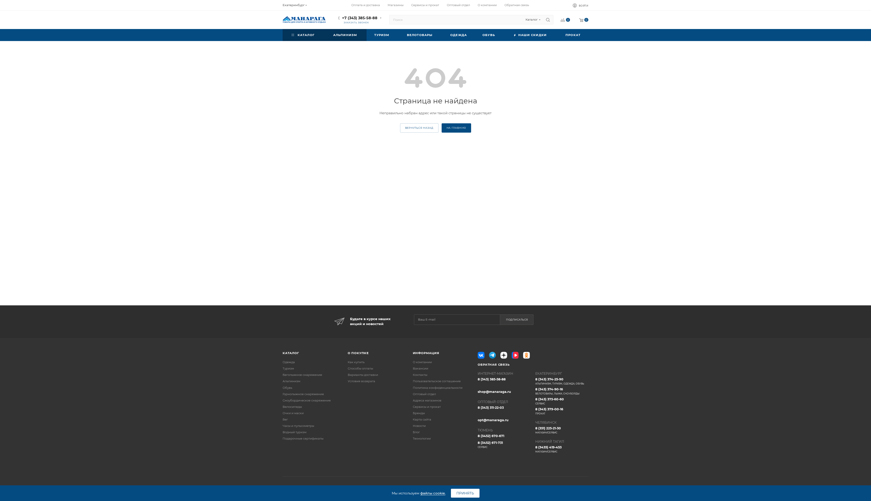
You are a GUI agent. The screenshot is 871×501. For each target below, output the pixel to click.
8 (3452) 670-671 (491, 436)
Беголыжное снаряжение (302, 375)
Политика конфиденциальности (437, 387)
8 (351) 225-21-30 (548, 430)
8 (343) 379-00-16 (549, 411)
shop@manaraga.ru (494, 392)
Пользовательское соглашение (437, 381)
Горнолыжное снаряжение (303, 394)
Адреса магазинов (427, 400)
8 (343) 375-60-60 (549, 401)
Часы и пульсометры (298, 426)
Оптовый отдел (424, 394)
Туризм (288, 368)
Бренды (419, 413)
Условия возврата (361, 381)
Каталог (291, 353)
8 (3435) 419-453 (548, 449)
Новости (419, 426)
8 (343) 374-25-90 (559, 381)
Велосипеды (292, 407)
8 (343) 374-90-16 (557, 391)
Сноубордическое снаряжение (307, 400)
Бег (285, 419)
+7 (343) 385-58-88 (359, 18)
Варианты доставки (363, 375)
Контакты (420, 375)
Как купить (356, 362)
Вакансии (420, 368)
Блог (416, 432)
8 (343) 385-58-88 (492, 379)
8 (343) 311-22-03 (491, 408)
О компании (422, 362)
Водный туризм (294, 432)
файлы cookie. (432, 493)
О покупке (358, 353)
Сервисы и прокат (427, 407)
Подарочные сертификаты (303, 438)
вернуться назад (419, 127)
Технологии (422, 438)
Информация (426, 353)
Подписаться (517, 319)
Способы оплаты (360, 368)
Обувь (287, 387)
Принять (465, 493)
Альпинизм (291, 381)
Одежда (289, 362)
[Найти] (547, 19)
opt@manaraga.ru (493, 420)
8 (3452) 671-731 (490, 445)
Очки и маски (293, 413)
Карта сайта (422, 419)
